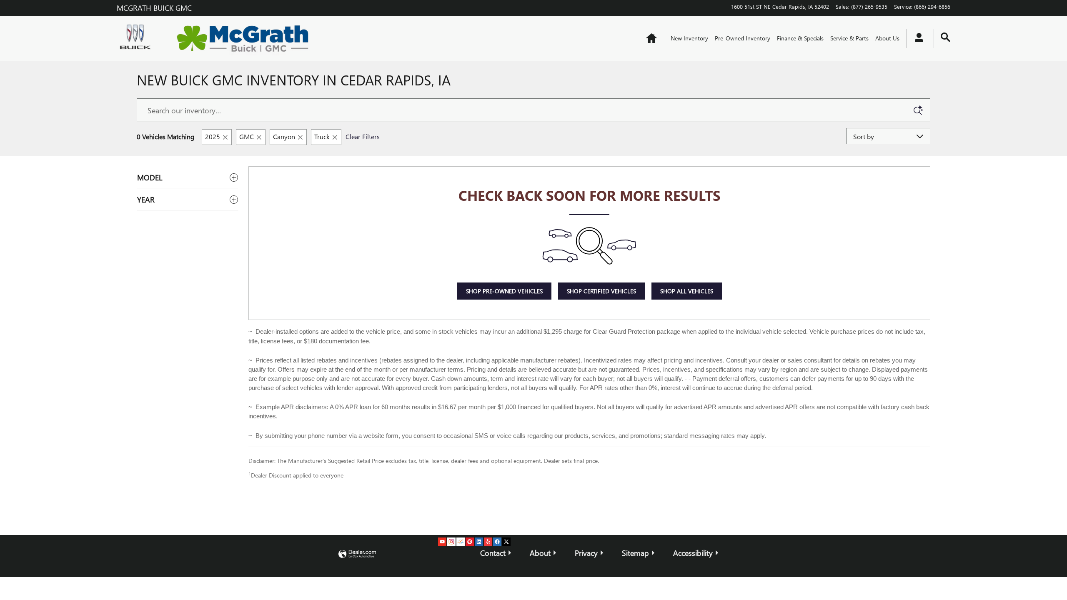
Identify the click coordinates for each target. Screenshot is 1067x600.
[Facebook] (497, 542)
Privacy (586, 553)
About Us (887, 38)
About (540, 553)
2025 (212, 136)
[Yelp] (488, 542)
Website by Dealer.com (357, 554)
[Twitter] (506, 542)
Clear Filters (363, 136)
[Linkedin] (479, 542)
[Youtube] (442, 542)
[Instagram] (451, 542)
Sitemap (635, 553)
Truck (322, 136)
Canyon (284, 136)
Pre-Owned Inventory (742, 38)
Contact (493, 553)
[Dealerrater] (460, 542)
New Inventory (689, 38)
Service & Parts (849, 38)
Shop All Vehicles (686, 291)
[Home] (137, 38)
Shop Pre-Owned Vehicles (504, 291)
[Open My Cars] (917, 38)
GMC (246, 136)
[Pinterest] (470, 542)
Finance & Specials (800, 38)
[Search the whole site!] (945, 37)
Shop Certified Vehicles (601, 291)
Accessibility (693, 553)
